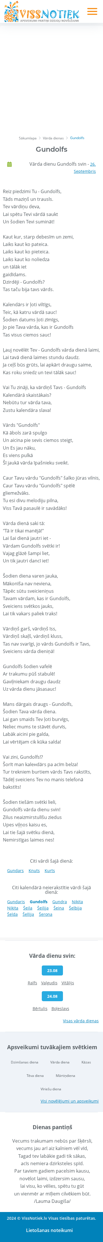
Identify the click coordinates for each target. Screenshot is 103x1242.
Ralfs (32, 982)
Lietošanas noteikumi (49, 1230)
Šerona (45, 914)
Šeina (59, 908)
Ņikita (12, 908)
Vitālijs (68, 982)
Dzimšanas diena (24, 1062)
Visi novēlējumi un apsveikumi (70, 1101)
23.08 (52, 970)
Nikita (77, 901)
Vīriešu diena (51, 1089)
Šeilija (43, 908)
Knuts (34, 870)
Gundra (59, 901)
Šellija (28, 914)
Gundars (15, 870)
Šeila (27, 908)
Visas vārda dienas (81, 1020)
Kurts (50, 870)
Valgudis (49, 982)
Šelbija (75, 908)
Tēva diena (35, 1075)
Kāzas (86, 1062)
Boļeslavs (60, 1008)
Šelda (12, 914)
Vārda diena (60, 1062)
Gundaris (16, 901)
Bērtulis (40, 1008)
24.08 (52, 996)
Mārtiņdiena (65, 1075)
